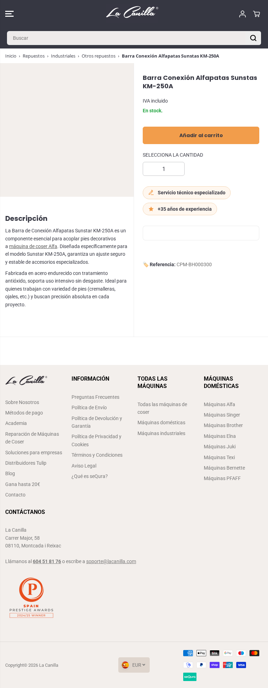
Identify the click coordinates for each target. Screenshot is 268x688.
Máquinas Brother (223, 425)
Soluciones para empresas (33, 452)
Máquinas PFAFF (222, 478)
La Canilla (48, 665)
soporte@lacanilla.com (111, 561)
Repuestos (34, 56)
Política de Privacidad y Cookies (96, 440)
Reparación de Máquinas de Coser (32, 437)
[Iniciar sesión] (242, 14)
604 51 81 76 (47, 561)
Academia (16, 423)
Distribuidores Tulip (25, 463)
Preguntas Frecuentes (95, 397)
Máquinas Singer (222, 415)
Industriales (63, 56)
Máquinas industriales (161, 433)
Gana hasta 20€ (22, 484)
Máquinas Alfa (219, 404)
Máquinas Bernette (224, 468)
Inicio (10, 56)
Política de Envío (89, 407)
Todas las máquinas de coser (162, 408)
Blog (10, 473)
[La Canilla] (132, 13)
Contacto (15, 495)
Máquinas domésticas (161, 422)
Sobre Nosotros (22, 402)
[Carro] (256, 14)
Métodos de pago (24, 413)
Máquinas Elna (220, 436)
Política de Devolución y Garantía (97, 422)
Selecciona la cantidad (173, 155)
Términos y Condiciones (97, 455)
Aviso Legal (84, 466)
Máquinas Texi (219, 457)
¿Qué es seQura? (90, 476)
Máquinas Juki (220, 446)
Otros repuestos (99, 56)
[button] (9, 14)
